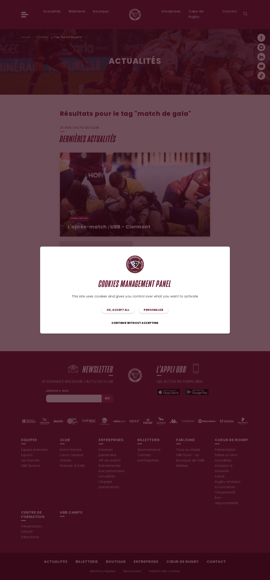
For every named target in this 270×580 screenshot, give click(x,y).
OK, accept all (118, 310)
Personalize (153, 310)
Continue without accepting (135, 323)
